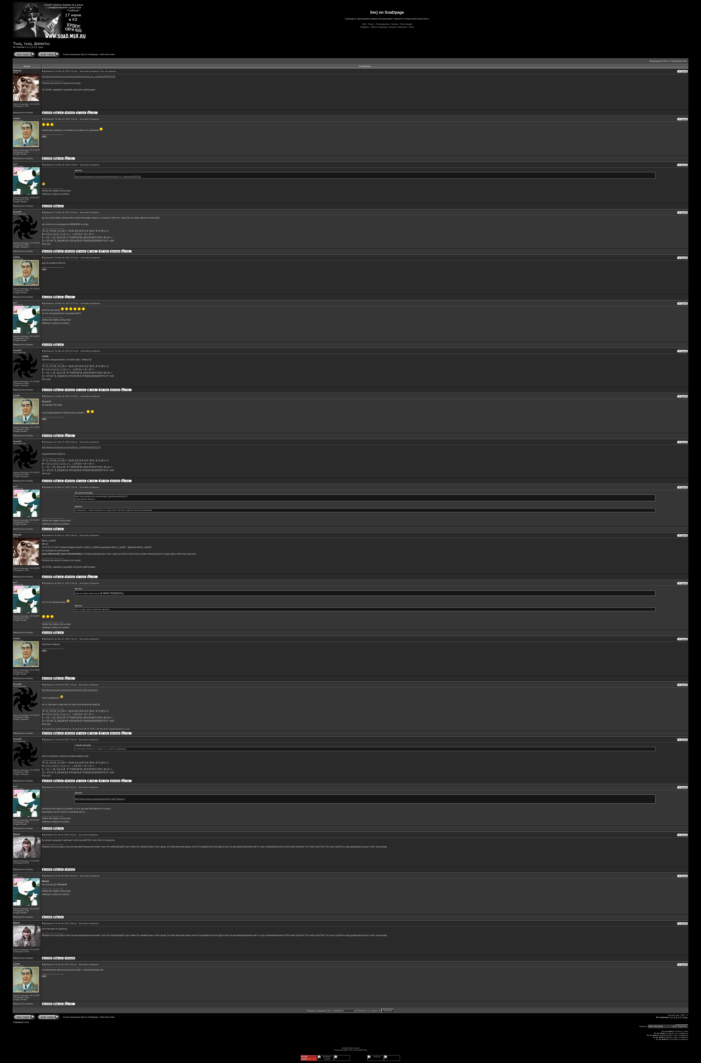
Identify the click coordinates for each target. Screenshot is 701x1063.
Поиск (371, 24)
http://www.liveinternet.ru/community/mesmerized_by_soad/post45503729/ (78, 76)
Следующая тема (678, 61)
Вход (411, 27)
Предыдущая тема (658, 61)
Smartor (356, 1048)
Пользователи (382, 24)
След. (40, 47)
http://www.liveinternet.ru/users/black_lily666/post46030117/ (71, 447)
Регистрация (406, 24)
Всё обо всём (107, 54)
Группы (394, 24)
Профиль (364, 27)
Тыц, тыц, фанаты (31, 43)
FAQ (364, 24)
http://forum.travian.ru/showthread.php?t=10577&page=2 (70, 690)
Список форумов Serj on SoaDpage (80, 54)
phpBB (344, 1050)
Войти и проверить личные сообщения (389, 27)
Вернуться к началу (23, 112)
